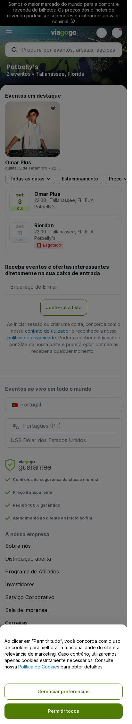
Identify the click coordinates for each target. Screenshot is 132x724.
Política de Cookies (38, 666)
